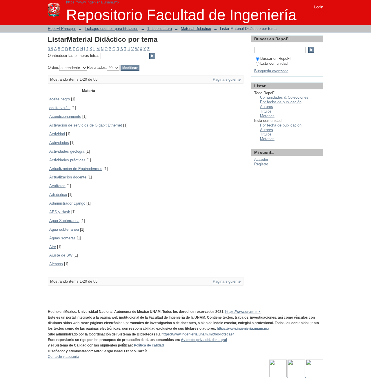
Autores (266, 106)
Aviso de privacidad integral (204, 340)
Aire (52, 247)
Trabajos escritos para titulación (111, 28)
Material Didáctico (196, 28)
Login (318, 7)
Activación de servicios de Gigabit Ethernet (85, 125)
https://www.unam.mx (243, 312)
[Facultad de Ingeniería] (297, 376)
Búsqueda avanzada (271, 71)
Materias (267, 116)
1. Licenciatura (159, 28)
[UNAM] (278, 376)
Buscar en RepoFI (275, 58)
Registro (261, 164)
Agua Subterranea (64, 221)
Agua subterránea (64, 229)
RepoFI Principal (62, 28)
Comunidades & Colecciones (284, 97)
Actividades (59, 142)
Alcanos (56, 264)
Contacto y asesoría (63, 357)
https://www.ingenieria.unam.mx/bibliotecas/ (197, 334)
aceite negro (59, 99)
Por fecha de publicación (280, 102)
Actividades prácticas (67, 160)
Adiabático (58, 194)
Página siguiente (227, 79)
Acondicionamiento (65, 116)
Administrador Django (67, 203)
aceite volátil (59, 108)
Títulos (266, 111)
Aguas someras (62, 238)
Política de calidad (149, 345)
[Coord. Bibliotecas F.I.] (314, 376)
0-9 (50, 49)
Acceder (261, 159)
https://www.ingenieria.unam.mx (92, 2)
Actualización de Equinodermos (75, 169)
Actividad (57, 134)
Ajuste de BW (60, 255)
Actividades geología (66, 151)
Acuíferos (57, 186)
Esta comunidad (274, 63)
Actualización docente (67, 177)
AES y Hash (59, 212)
